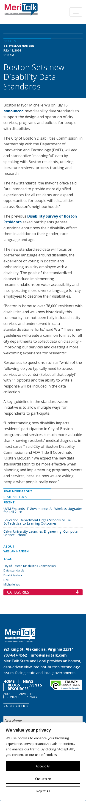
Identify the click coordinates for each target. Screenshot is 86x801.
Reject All (43, 791)
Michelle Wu (11, 584)
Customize (43, 778)
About (8, 694)
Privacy (31, 697)
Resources (18, 688)
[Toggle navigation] (75, 12)
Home (8, 681)
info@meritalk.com (49, 655)
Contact (13, 697)
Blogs (14, 685)
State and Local (15, 497)
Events (35, 685)
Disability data (12, 575)
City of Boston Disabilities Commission (29, 566)
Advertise (26, 694)
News (28, 681)
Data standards (13, 570)
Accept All (43, 766)
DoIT (6, 580)
